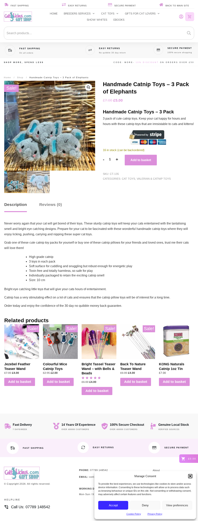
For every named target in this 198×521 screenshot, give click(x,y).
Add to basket (141, 160)
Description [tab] (15, 204)
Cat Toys (128, 178)
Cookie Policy (133, 514)
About (156, 470)
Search (189, 33)
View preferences (177, 505)
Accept (113, 505)
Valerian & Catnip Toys (154, 178)
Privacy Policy (155, 514)
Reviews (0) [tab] (50, 204)
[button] (190, 476)
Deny (145, 505)
